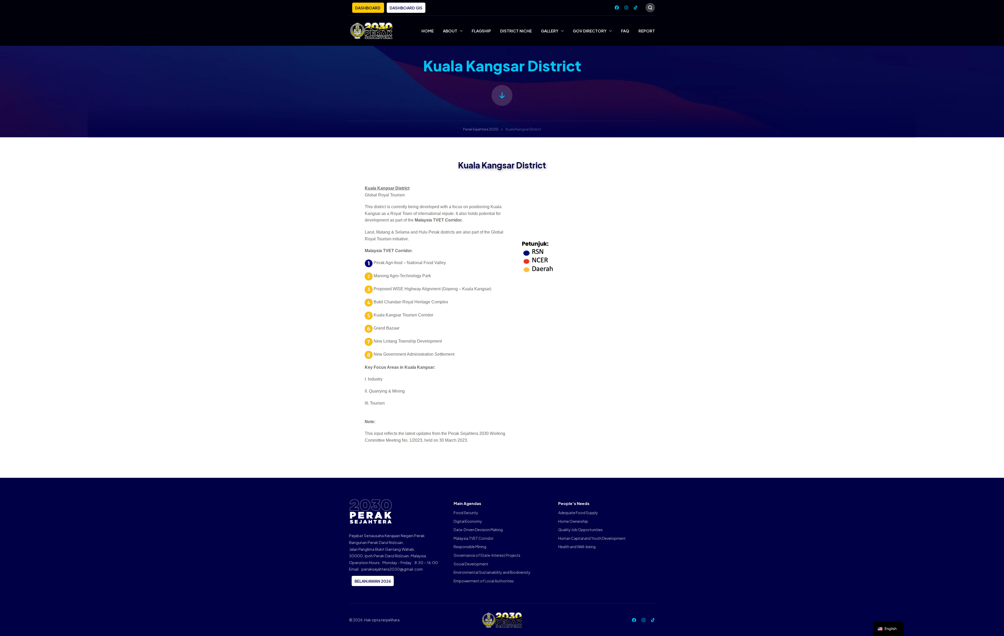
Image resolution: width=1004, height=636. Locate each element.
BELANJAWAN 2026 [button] (373, 580)
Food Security (466, 512)
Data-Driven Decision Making (478, 529)
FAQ (625, 30)
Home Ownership (573, 521)
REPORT (646, 30)
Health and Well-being (577, 546)
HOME (427, 30)
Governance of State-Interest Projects (487, 555)
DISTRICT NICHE (516, 30)
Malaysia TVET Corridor (474, 538)
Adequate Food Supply (578, 512)
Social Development (471, 563)
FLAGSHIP (481, 30)
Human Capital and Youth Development (592, 538)
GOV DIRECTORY (590, 30)
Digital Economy (468, 521)
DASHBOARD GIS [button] (406, 7)
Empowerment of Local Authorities (484, 580)
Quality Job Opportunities (580, 529)
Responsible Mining (470, 546)
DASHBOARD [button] (368, 7)
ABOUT (450, 30)
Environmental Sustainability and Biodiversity (492, 572)
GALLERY (549, 30)
